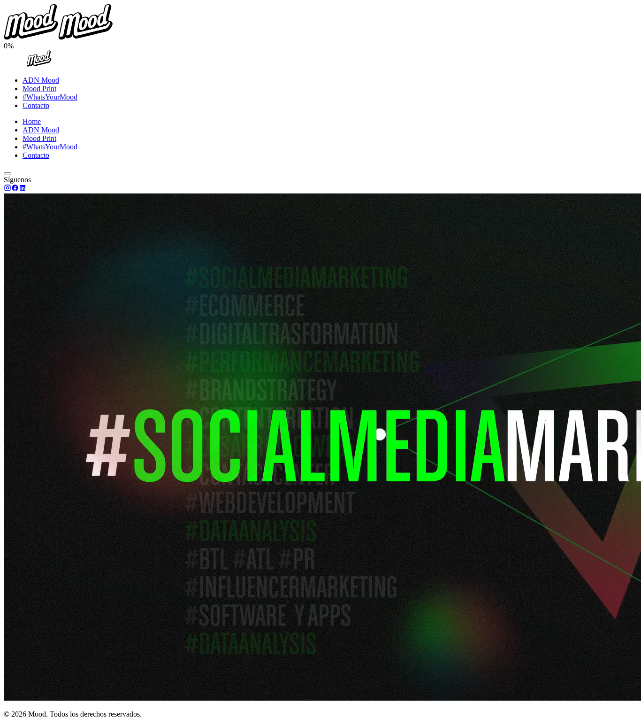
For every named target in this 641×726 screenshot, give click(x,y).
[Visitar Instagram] (7, 189)
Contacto (36, 105)
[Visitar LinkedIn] (22, 189)
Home (32, 121)
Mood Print (39, 89)
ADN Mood (41, 80)
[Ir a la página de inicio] (39, 64)
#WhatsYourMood (50, 97)
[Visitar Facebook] (15, 189)
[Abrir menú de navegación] (7, 173)
